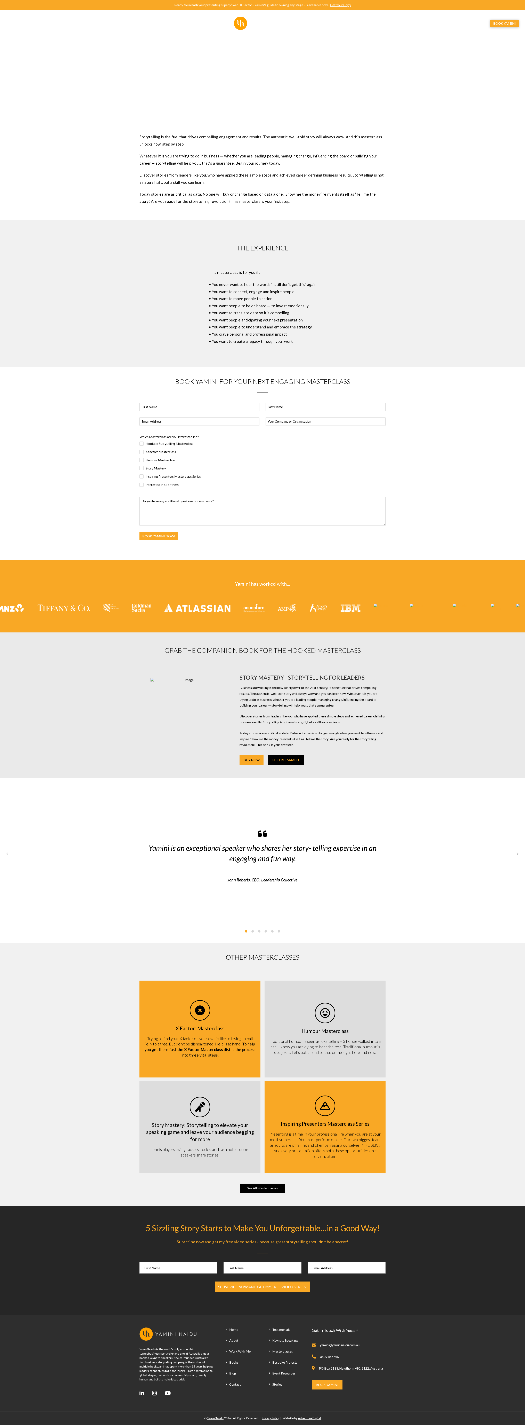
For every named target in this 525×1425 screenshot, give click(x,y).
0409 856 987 (330, 1356)
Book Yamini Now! (158, 536)
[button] (466, 23)
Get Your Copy (340, 5)
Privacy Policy (270, 1418)
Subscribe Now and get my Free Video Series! (262, 1287)
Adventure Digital (309, 1418)
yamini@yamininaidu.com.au (340, 1345)
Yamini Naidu (215, 1418)
